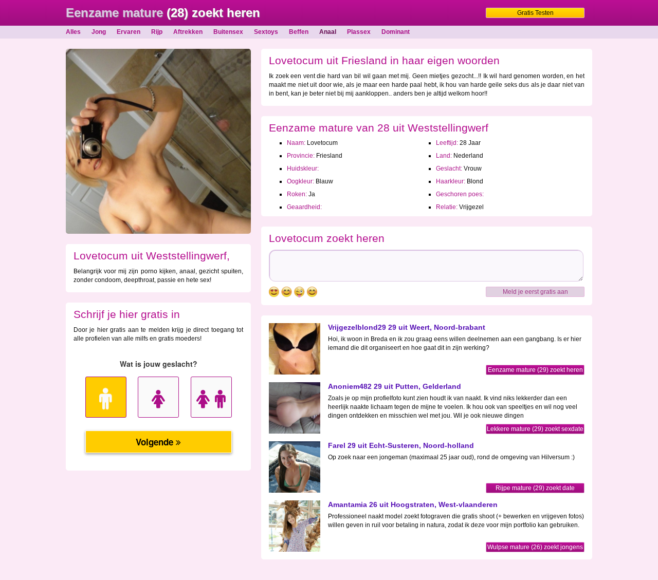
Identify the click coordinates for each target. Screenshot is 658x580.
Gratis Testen (535, 12)
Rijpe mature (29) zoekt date (535, 488)
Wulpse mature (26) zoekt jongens (535, 547)
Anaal (327, 31)
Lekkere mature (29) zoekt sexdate (535, 429)
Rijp (156, 31)
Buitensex (228, 31)
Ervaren (128, 31)
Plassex (359, 31)
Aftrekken (188, 31)
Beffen (298, 31)
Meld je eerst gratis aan (535, 291)
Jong (99, 31)
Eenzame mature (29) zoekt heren (535, 369)
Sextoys (266, 31)
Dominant (395, 31)
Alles (73, 31)
